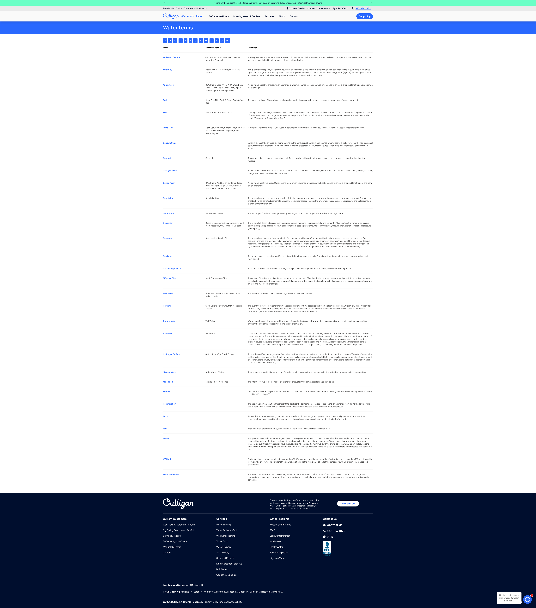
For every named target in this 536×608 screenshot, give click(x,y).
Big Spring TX (184, 585)
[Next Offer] (370, 2)
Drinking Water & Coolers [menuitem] (246, 16)
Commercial (190, 8)
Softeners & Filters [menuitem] (219, 16)
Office (179, 8)
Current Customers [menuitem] (318, 8)
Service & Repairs (172, 535)
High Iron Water (277, 558)
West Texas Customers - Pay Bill (179, 524)
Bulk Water (221, 569)
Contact (294, 16)
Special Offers (340, 8)
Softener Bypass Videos (175, 541)
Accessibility (235, 601)
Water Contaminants (280, 524)
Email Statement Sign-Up (229, 563)
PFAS (272, 530)
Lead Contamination (280, 535)
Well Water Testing (225, 535)
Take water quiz (348, 503)
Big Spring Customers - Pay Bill (178, 530)
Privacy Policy (211, 601)
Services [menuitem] (269, 16)
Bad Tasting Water (279, 552)
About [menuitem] (282, 16)
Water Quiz (222, 541)
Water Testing (223, 524)
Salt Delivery (222, 552)
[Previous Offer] (165, 2)
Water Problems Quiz (227, 530)
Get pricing (365, 16)
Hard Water (275, 541)
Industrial (202, 8)
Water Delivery (223, 546)
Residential (168, 8)
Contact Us (334, 525)
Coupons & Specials (226, 574)
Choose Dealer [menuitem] (297, 8)
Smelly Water (276, 546)
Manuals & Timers (172, 546)
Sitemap (223, 601)
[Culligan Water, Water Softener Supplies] (327, 548)
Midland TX (198, 585)
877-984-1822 (363, 8)
